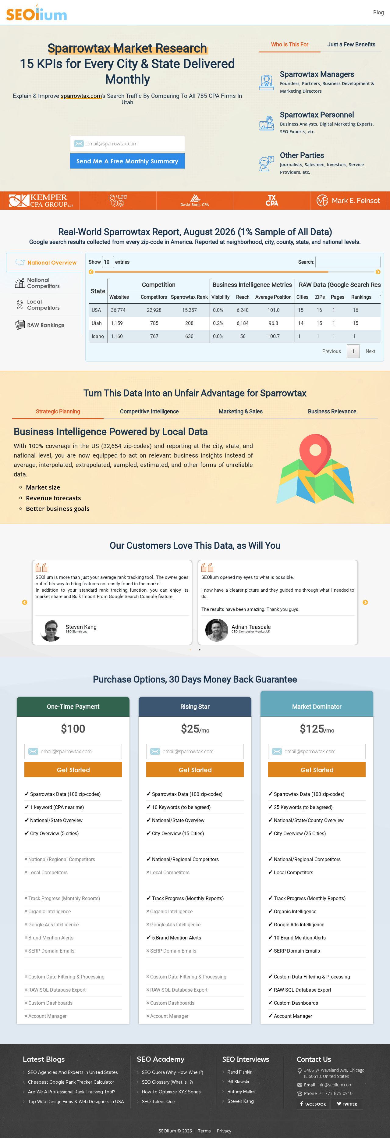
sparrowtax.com (81, 95)
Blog (378, 12)
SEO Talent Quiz (159, 1101)
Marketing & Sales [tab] (241, 411)
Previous (25, 603)
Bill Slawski (238, 1082)
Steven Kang (241, 1101)
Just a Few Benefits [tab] (351, 44)
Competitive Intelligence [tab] (149, 411)
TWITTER (350, 1104)
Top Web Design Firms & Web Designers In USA (76, 1101)
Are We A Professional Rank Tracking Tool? (71, 1092)
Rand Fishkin (240, 1072)
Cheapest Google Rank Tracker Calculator (71, 1082)
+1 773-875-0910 (336, 1093)
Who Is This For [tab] (289, 44)
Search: (306, 262)
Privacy (224, 1131)
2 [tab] (200, 650)
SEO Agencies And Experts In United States (73, 1072)
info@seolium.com (334, 1085)
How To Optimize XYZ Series (171, 1092)
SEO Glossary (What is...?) (167, 1082)
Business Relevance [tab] (332, 411)
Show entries (109, 262)
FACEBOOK (315, 1104)
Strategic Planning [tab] (58, 411)
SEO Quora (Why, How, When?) (172, 1072)
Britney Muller (241, 1091)
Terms (204, 1131)
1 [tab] (190, 650)
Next (365, 603)
